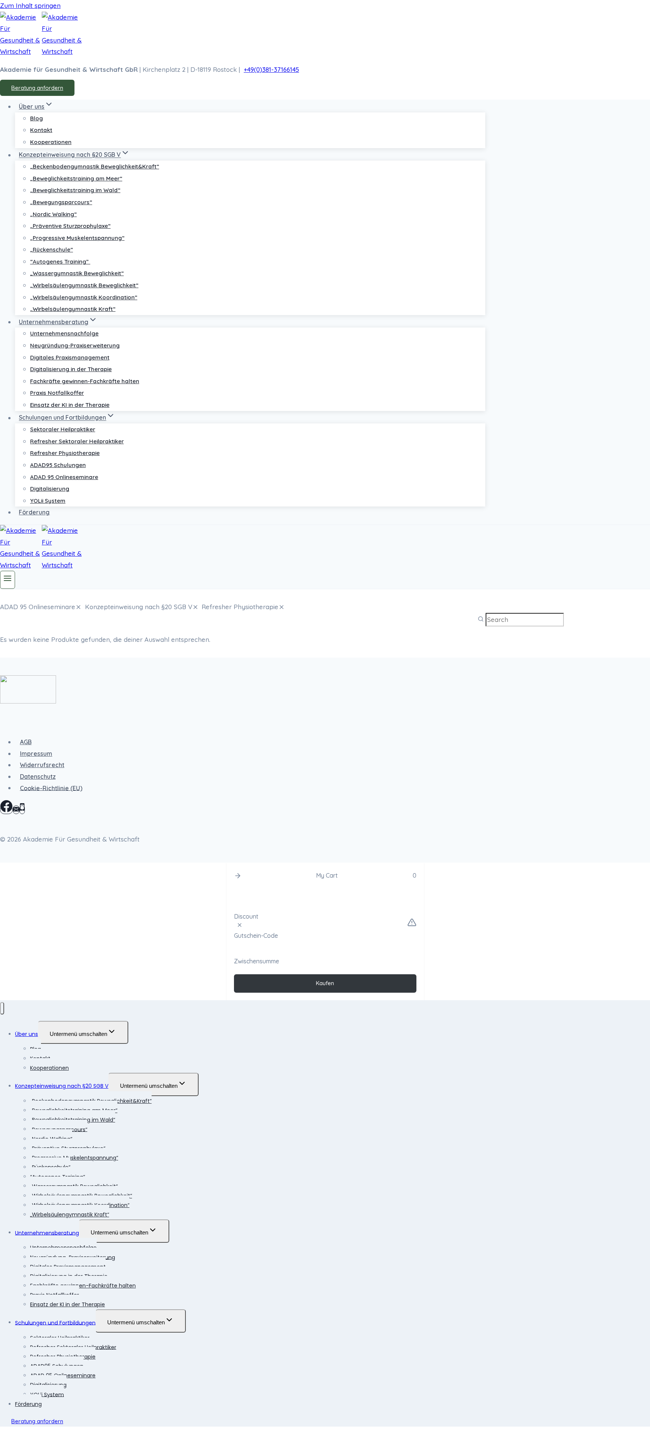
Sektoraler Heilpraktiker (62, 429)
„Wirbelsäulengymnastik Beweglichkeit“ (84, 285)
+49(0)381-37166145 (271, 69)
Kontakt (41, 129)
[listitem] (41, 607)
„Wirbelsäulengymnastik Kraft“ (72, 308)
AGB (26, 742)
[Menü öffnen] (7, 580)
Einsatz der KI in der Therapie (69, 404)
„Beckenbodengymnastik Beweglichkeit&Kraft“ (94, 166)
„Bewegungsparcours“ (61, 202)
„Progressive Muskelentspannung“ (77, 237)
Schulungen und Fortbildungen (55, 1322)
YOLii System (47, 500)
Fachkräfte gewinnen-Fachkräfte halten (84, 381)
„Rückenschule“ (51, 249)
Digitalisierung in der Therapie (71, 369)
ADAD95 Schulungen (58, 465)
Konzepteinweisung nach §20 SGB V (61, 1086)
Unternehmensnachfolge (64, 333)
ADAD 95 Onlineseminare (64, 477)
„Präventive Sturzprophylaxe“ (70, 225)
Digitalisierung (49, 488)
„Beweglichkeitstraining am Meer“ (76, 178)
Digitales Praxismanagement (69, 357)
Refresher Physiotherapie (65, 452)
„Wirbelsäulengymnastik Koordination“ (83, 297)
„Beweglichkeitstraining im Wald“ (75, 190)
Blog (36, 118)
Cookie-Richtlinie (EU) (51, 788)
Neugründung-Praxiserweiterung (75, 345)
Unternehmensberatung (47, 1232)
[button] (237, 876)
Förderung (34, 512)
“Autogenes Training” (60, 261)
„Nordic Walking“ (53, 214)
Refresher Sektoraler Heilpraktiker (77, 441)
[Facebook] (6, 809)
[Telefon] (22, 809)
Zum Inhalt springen (30, 5)
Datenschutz (38, 776)
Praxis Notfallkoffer (57, 392)
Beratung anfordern (37, 87)
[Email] (16, 809)
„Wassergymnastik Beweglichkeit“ (77, 273)
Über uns (26, 1034)
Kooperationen (50, 142)
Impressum (36, 753)
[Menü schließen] (2, 1008)
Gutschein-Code (256, 935)
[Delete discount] (240, 926)
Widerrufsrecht (42, 765)
